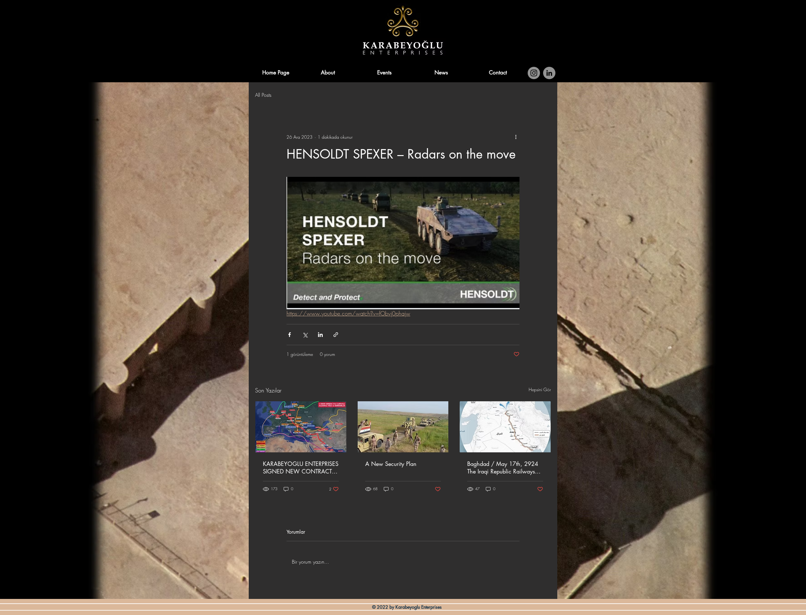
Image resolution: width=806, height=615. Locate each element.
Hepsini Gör (540, 389)
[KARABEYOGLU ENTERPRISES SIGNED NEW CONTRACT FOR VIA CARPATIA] (300, 426)
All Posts (263, 94)
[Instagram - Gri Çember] (534, 73)
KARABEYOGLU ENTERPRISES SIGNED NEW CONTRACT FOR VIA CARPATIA (300, 467)
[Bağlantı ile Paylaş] (336, 335)
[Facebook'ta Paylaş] (289, 335)
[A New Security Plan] (403, 426)
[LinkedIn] (549, 73)
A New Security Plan (391, 463)
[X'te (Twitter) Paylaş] (305, 335)
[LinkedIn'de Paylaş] (320, 335)
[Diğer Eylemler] (515, 137)
